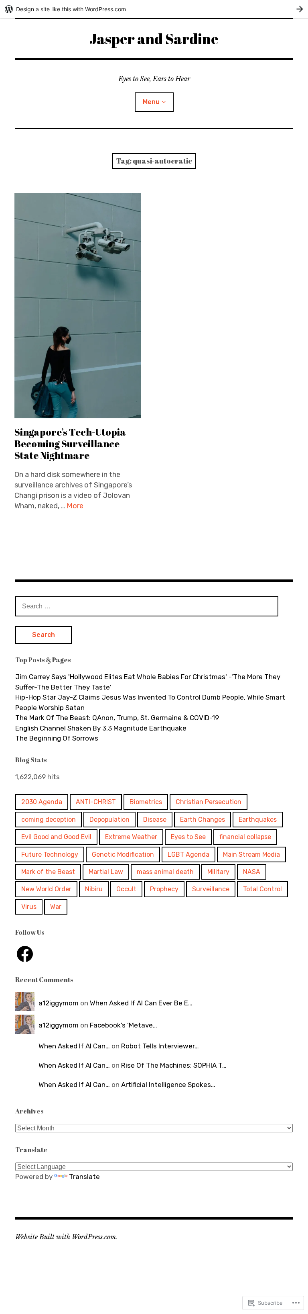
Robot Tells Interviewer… (160, 1046)
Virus (28, 907)
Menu (151, 102)
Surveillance (210, 889)
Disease (154, 819)
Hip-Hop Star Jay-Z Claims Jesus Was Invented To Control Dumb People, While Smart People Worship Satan (150, 702)
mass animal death (165, 872)
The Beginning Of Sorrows (56, 738)
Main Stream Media (251, 854)
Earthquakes (258, 819)
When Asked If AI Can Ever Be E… (141, 1003)
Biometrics (146, 802)
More (75, 505)
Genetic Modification (123, 854)
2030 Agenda (41, 802)
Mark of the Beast (48, 872)
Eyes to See (188, 837)
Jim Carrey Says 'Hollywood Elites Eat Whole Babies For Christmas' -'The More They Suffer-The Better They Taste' (147, 682)
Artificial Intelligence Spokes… (168, 1085)
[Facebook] (24, 954)
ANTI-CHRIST (96, 802)
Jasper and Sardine (154, 38)
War (55, 907)
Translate (84, 1177)
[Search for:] (146, 606)
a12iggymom (58, 1003)
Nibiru (94, 889)
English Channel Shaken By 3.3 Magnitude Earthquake (100, 728)
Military (218, 872)
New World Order (46, 889)
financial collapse (245, 837)
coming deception (48, 819)
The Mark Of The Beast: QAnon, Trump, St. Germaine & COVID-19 (117, 718)
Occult (126, 889)
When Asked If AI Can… (74, 1046)
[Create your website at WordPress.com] (154, 9)
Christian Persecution (208, 802)
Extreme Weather (131, 837)
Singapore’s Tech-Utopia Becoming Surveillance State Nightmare (70, 444)
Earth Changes (202, 819)
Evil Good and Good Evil (56, 837)
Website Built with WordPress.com (65, 1237)
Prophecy (164, 889)
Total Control (262, 889)
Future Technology (49, 854)
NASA (251, 872)
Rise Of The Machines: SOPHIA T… (174, 1065)
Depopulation (109, 819)
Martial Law (106, 872)
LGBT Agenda (188, 854)
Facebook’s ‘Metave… (123, 1025)
